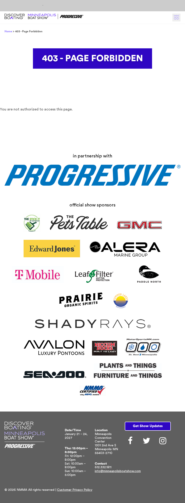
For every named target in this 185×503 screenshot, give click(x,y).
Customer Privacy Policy (74, 489)
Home (8, 31)
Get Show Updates (148, 426)
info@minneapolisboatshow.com (118, 471)
